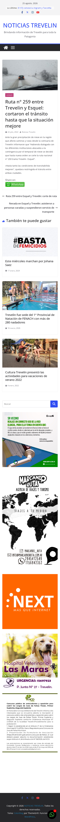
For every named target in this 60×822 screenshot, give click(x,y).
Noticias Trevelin (28, 132)
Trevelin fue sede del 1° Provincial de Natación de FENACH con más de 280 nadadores (29, 318)
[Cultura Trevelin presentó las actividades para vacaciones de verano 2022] (30, 340)
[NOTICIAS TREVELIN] (5, 47)
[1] (52, 816)
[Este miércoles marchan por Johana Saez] (30, 229)
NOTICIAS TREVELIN (30, 25)
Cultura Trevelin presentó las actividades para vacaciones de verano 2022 (26, 376)
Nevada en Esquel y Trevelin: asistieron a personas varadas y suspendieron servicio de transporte (29, 207)
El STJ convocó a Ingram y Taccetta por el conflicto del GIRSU (34, 9)
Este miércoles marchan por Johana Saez (29, 263)
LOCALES (9, 95)
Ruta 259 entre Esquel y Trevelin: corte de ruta (31, 196)
